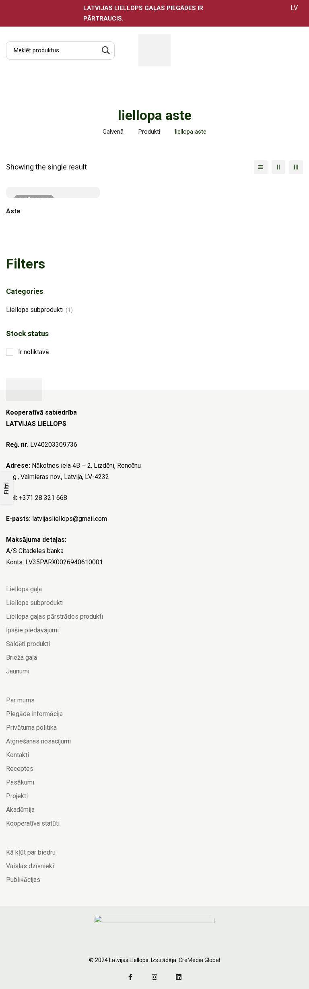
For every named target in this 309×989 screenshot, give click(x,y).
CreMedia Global (198, 960)
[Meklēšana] (106, 50)
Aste (13, 211)
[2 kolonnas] (278, 167)
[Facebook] (130, 977)
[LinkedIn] (178, 977)
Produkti (149, 131)
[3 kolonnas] (296, 167)
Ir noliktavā (33, 352)
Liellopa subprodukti (39, 310)
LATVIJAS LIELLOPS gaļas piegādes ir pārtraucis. (143, 13)
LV (294, 8)
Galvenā (113, 131)
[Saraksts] (261, 167)
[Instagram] (154, 977)
